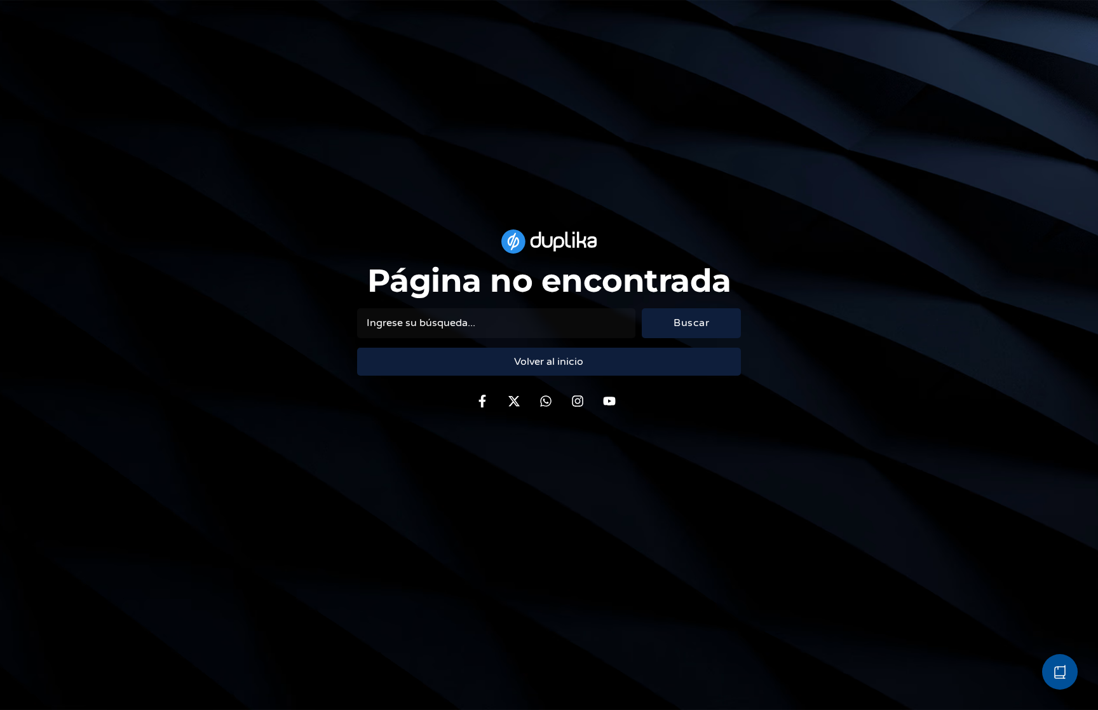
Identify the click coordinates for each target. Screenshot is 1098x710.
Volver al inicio (548, 361)
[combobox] (496, 323)
